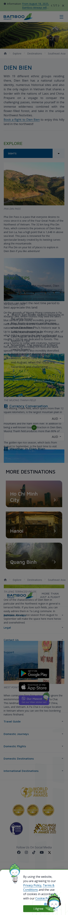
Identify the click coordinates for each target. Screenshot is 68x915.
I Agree (38, 909)
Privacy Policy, (32, 885)
